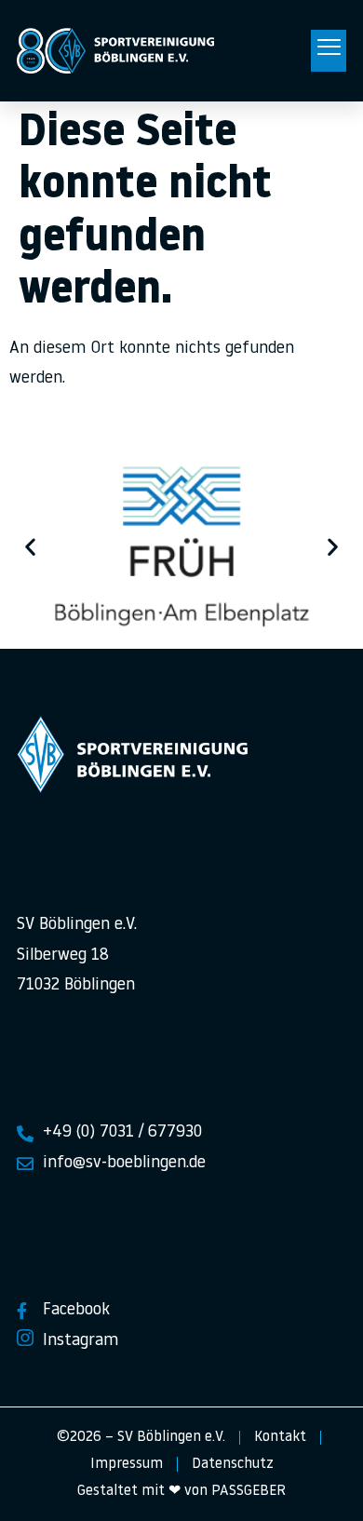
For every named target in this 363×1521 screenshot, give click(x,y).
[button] (328, 51)
